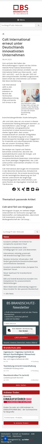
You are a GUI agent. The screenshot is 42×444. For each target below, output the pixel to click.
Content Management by (11, 439)
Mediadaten (6, 434)
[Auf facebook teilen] (14, 190)
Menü (22, 20)
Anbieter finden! (21, 423)
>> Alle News (9, 294)
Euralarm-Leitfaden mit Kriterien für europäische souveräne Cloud (18, 243)
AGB (32, 434)
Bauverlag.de (6, 442)
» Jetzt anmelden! (21, 337)
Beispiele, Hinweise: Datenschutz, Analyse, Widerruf (20, 342)
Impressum (17, 436)
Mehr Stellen (21, 385)
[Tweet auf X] (18, 190)
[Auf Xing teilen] (23, 190)
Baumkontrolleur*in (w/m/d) (16, 375)
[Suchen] (38, 25)
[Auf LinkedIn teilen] (28, 190)
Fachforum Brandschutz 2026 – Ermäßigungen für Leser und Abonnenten (20, 248)
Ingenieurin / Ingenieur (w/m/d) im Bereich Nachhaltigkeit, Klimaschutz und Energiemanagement (19, 354)
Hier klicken (23, 331)
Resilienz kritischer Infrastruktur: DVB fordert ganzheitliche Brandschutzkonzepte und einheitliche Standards (20, 261)
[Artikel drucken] (37, 189)
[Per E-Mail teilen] (32, 189)
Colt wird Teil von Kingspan (17, 206)
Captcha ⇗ (30, 333)
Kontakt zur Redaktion (21, 434)
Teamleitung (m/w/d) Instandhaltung (20, 366)
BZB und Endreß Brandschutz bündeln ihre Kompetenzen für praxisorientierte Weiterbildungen (20, 281)
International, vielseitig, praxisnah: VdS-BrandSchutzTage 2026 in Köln (17, 254)
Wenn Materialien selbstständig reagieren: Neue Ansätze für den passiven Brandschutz (21, 288)
